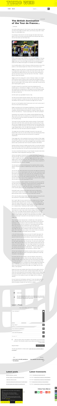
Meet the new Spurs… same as (11, 375)
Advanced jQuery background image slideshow (42, 377)
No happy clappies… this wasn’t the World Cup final (15, 377)
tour (22, 298)
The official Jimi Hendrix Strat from (39, 375)
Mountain (22, 297)
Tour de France (25, 298)
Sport (21, 292)
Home (9, 8)
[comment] (43, 316)
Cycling (18, 292)
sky (41, 297)
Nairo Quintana (27, 297)
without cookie (19, 402)
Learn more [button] (8, 398)
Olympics (31, 297)
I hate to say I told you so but (11, 379)
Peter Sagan (36, 297)
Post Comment (40, 345)
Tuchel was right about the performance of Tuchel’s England (16, 381)
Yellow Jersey (31, 298)
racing (39, 297)
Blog (13, 8)
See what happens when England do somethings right (15, 384)
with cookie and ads (5, 402)
